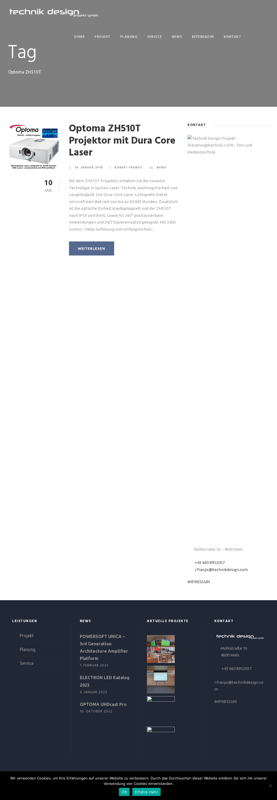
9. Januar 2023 (93, 692)
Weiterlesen (91, 248)
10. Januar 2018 (89, 167)
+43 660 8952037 (210, 562)
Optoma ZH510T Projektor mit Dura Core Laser (122, 141)
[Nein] (270, 785)
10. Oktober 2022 (96, 711)
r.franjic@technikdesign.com (221, 569)
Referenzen (203, 37)
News (177, 37)
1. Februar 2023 (94, 665)
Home (79, 37)
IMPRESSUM (198, 581)
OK (124, 792)
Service (154, 37)
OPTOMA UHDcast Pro (103, 704)
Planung (129, 37)
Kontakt (232, 37)
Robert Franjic (128, 167)
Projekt (102, 37)
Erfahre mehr (146, 792)
